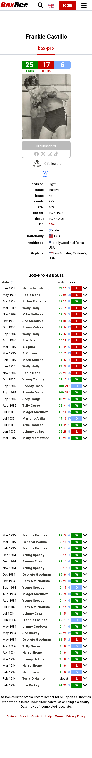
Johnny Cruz (32, 613)
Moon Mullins (32, 360)
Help (48, 716)
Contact (36, 716)
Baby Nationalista (36, 581)
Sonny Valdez (33, 327)
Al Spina (28, 347)
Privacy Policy (75, 716)
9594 (52, 224)
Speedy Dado (32, 386)
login (67, 5)
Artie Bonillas (32, 425)
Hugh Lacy (30, 672)
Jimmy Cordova (34, 626)
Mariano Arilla (33, 418)
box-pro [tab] (46, 48)
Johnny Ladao (33, 431)
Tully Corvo (31, 405)
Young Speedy (33, 555)
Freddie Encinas (34, 535)
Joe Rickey (30, 633)
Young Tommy (33, 379)
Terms (59, 716)
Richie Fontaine (34, 301)
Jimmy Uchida (33, 659)
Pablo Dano (31, 295)
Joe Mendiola (33, 321)
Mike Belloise (32, 314)
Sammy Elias (32, 561)
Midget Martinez (35, 412)
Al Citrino (29, 353)
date (6, 282)
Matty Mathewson (36, 438)
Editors (12, 716)
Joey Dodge (31, 399)
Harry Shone (32, 652)
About (24, 716)
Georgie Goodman (36, 574)
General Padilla (34, 542)
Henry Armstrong (35, 288)
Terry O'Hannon (34, 678)
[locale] (51, 6)
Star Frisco (30, 340)
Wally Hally (30, 308)
